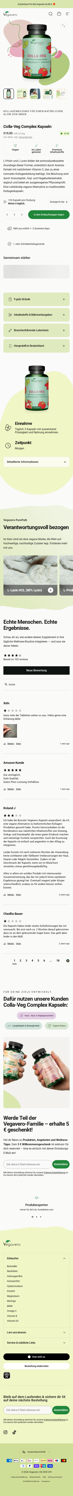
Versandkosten (25, 137)
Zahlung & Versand (55, 1477)
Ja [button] (4, 744)
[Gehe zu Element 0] (8, 94)
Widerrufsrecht (35, 1477)
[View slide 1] (32, 1217)
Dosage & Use (57, 201)
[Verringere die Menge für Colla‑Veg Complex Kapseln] (7, 214)
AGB (44, 1477)
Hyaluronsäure (15, 1286)
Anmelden (61, 1164)
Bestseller (12, 1266)
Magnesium (13, 1296)
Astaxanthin (13, 1281)
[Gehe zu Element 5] (61, 94)
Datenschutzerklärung (54, 1172)
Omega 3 (11, 1311)
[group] (36, 655)
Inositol (11, 1291)
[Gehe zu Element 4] (48, 94)
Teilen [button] (18, 744)
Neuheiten (12, 1271)
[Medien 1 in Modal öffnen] (63, 25)
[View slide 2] (36, 1217)
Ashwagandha (14, 1276)
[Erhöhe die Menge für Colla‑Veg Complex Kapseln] (21, 214)
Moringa (11, 1301)
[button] (10, 731)
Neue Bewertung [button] (36, 670)
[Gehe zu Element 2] (22, 94)
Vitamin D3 (13, 1321)
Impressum (45, 1481)
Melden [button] (10, 744)
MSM (9, 1306)
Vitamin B (12, 1316)
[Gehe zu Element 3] (35, 94)
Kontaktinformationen (31, 1481)
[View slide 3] (41, 1217)
